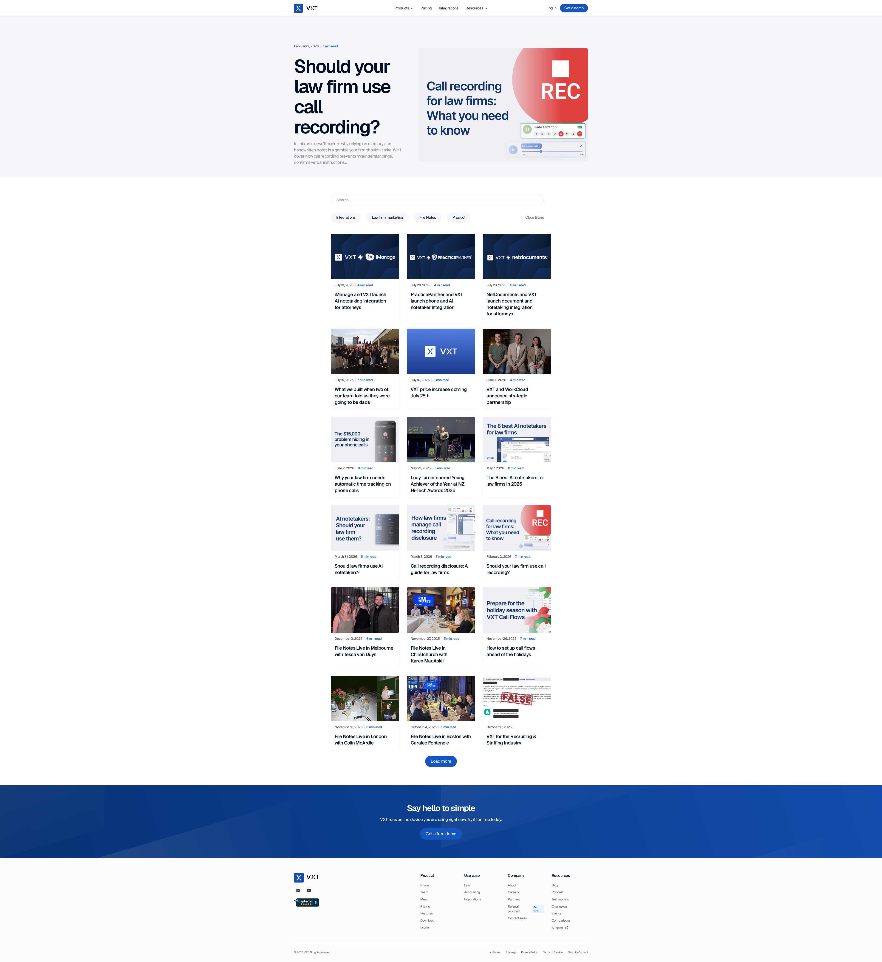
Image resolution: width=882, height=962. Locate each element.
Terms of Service (553, 953)
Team (424, 892)
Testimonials (560, 899)
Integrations (448, 8)
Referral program (514, 909)
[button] (404, 8)
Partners (514, 899)
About (512, 885)
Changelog (559, 906)
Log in (551, 8)
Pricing (426, 8)
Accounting (472, 892)
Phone (424, 885)
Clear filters (534, 217)
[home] (306, 8)
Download (427, 920)
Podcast (557, 892)
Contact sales (517, 918)
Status (496, 953)
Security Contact (578, 953)
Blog (555, 885)
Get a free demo (441, 834)
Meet (423, 899)
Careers (513, 892)
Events (556, 913)
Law (467, 885)
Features (426, 913)
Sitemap (511, 953)
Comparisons (561, 920)
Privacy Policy (529, 953)
